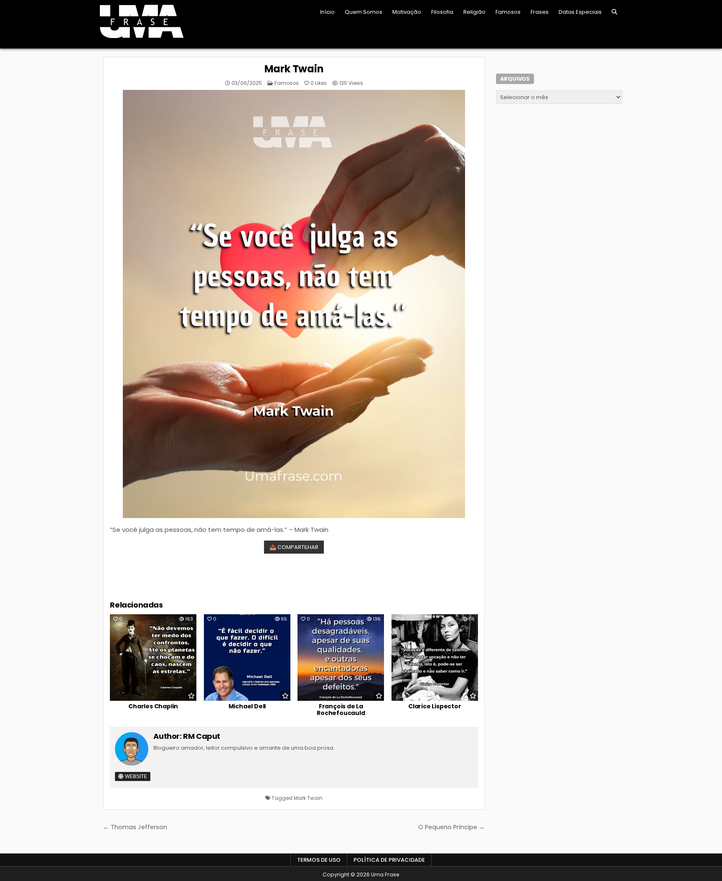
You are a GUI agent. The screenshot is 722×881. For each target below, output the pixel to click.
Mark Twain (294, 69)
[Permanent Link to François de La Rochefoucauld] (340, 657)
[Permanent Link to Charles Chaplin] (153, 657)
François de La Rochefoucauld (341, 710)
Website (135, 776)
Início (327, 12)
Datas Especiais (580, 12)
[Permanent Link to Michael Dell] (247, 657)
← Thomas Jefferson (135, 827)
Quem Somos (363, 12)
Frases (540, 12)
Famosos (508, 12)
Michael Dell (247, 706)
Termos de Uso (319, 860)
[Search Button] (614, 12)
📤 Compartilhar (293, 547)
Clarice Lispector (434, 706)
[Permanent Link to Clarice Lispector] (435, 657)
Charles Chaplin (153, 706)
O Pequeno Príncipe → (451, 827)
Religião (474, 12)
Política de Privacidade (389, 860)
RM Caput (201, 736)
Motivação (406, 12)
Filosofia (442, 12)
